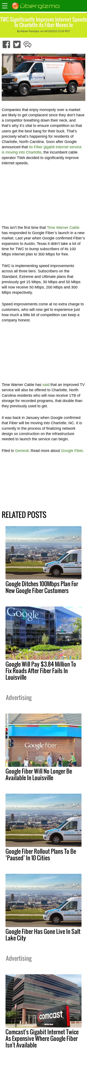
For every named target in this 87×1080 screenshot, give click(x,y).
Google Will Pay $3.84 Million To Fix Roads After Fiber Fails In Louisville (40, 670)
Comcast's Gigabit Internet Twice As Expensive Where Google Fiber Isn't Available (42, 1038)
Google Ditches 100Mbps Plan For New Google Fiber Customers (41, 586)
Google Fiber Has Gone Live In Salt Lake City (42, 934)
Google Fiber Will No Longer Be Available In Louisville (38, 774)
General (22, 451)
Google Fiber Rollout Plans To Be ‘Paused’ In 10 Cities (40, 854)
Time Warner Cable (63, 227)
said (45, 385)
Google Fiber (72, 451)
